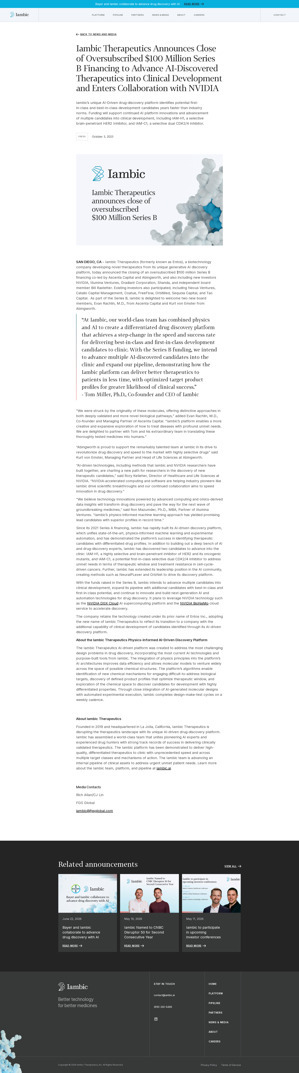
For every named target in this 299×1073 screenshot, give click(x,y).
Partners (137, 14)
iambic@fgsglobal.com (94, 811)
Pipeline (118, 14)
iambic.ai (164, 768)
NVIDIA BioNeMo (194, 603)
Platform (98, 14)
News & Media (160, 14)
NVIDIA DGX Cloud (102, 603)
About (181, 14)
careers (215, 1041)
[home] (19, 15)
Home (213, 984)
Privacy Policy (209, 1064)
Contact (280, 14)
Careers (199, 14)
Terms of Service (231, 1064)
